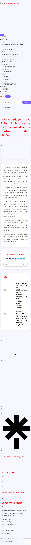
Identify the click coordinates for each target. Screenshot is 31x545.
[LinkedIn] (3, 411)
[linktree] (16, 448)
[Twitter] (3, 408)
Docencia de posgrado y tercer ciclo (15, 44)
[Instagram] (3, 413)
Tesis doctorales (8, 59)
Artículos (6, 69)
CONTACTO (6, 91)
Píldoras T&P (7, 79)
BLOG (4, 86)
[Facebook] (3, 406)
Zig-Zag (6, 76)
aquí (9, 498)
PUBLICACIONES (8, 61)
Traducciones (7, 71)
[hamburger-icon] (2, 35)
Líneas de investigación (11, 54)
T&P (4, 481)
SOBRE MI (5, 89)
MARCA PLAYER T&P (9, 84)
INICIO (4, 37)
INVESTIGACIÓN (7, 52)
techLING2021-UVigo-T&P (11, 484)
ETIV (5, 479)
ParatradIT (6, 486)
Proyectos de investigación (12, 57)
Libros (5, 64)
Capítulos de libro (9, 66)
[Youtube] (3, 450)
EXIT (5, 81)
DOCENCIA (5, 39)
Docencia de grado (9, 42)
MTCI (5, 476)
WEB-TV (4, 74)
